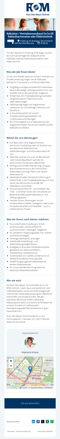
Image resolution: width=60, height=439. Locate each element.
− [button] (11, 366)
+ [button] (11, 361)
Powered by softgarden (45, 431)
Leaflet (25, 387)
